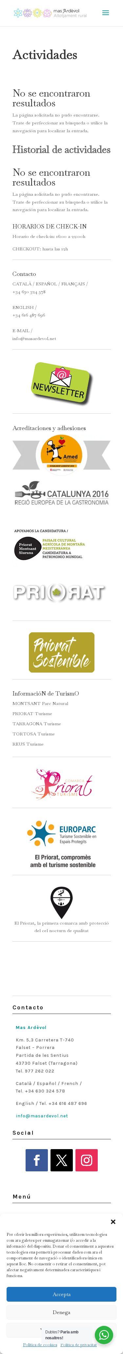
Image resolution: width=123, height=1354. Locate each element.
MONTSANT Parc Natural (40, 703)
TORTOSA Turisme (33, 734)
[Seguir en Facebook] (37, 1160)
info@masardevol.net (34, 338)
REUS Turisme (28, 744)
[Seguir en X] (62, 1160)
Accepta (62, 1294)
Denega (61, 1312)
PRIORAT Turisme (32, 713)
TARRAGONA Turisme (36, 724)
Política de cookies (40, 1344)
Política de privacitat (78, 1344)
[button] (113, 1222)
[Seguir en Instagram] (86, 1160)
